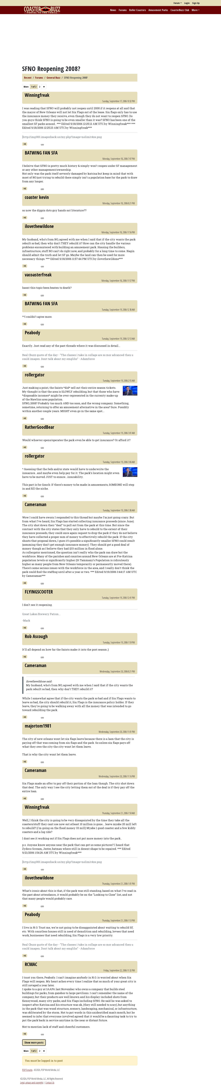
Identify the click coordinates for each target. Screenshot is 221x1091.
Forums (123, 10)
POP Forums (27, 1070)
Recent (28, 77)
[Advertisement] (110, 39)
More (195, 10)
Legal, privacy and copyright (31, 1082)
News (113, 10)
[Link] (42, 144)
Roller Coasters (137, 10)
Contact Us (49, 1082)
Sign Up (195, 3)
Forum (177, 3)
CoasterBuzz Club (180, 10)
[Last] (44, 86)
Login (187, 3)
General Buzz (53, 77)
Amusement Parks (158, 10)
